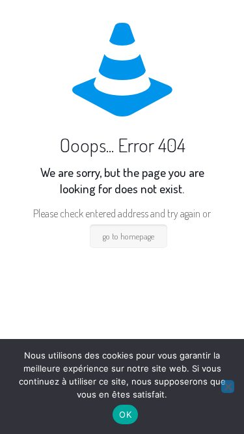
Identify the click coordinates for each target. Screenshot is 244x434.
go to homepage (128, 236)
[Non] (227, 386)
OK (125, 414)
